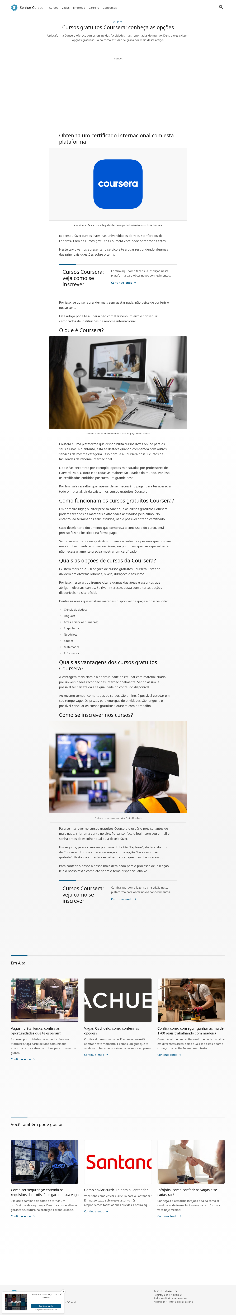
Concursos (110, 8)
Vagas (66, 8)
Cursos (53, 8)
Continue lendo (121, 283)
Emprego (79, 8)
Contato (72, 1302)
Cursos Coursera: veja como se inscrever (83, 278)
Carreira (94, 8)
